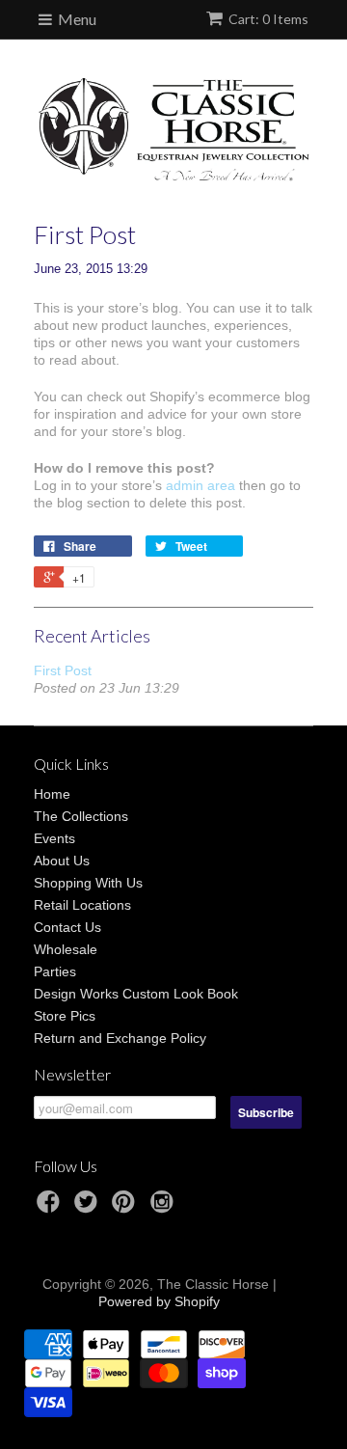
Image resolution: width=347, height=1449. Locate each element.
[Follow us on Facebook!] (51, 1207)
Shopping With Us (88, 882)
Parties (55, 971)
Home (52, 794)
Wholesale (65, 949)
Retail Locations (82, 905)
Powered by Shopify (159, 1301)
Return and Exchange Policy (120, 1038)
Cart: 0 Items (268, 19)
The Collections (81, 816)
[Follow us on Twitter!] (88, 1207)
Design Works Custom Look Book (136, 993)
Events (54, 838)
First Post (63, 670)
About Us (62, 860)
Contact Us (67, 927)
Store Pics (64, 1016)
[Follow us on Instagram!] (164, 1207)
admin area (200, 485)
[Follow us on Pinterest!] (126, 1207)
